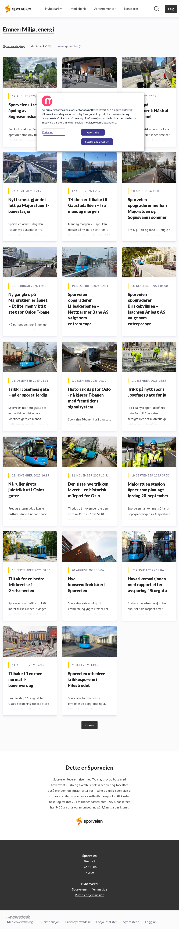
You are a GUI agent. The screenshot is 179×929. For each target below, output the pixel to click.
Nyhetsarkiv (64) (14, 46)
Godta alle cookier (97, 141)
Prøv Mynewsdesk (78, 922)
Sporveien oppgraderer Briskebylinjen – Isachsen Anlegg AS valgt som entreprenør (146, 309)
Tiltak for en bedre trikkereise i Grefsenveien (26, 584)
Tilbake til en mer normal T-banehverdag (25, 679)
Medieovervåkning (20, 922)
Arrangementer (105, 8)
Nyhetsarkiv (53, 8)
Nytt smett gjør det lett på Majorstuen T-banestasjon (28, 205)
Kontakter (131, 8)
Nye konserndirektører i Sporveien (87, 584)
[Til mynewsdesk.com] (18, 917)
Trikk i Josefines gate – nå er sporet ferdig (28, 392)
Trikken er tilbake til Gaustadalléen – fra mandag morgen (87, 205)
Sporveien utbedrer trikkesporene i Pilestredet (86, 679)
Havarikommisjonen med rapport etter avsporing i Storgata (147, 584)
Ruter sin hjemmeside (89, 895)
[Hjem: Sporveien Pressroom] (18, 8)
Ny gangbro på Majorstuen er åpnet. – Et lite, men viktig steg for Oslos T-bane (28, 303)
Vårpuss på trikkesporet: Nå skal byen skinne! (148, 110)
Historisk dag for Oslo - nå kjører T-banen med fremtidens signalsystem (89, 398)
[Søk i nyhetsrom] (156, 9)
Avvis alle (93, 132)
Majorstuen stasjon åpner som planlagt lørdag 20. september (148, 489)
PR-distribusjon (49, 922)
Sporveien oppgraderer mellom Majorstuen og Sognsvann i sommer (147, 208)
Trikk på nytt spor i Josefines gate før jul (147, 392)
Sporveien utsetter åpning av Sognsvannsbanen (26, 110)
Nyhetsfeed (131, 922)
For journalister (106, 922)
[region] (90, 122)
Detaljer (47, 132)
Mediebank (78, 8)
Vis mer (89, 725)
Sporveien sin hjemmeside (89, 889)
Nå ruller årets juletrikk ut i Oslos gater (26, 489)
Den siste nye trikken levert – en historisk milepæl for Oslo (88, 489)
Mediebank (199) (41, 46)
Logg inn (151, 922)
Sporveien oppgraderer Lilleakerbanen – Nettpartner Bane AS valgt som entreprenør (88, 309)
